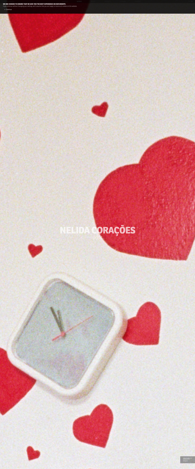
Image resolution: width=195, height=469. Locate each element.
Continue (9, 9)
